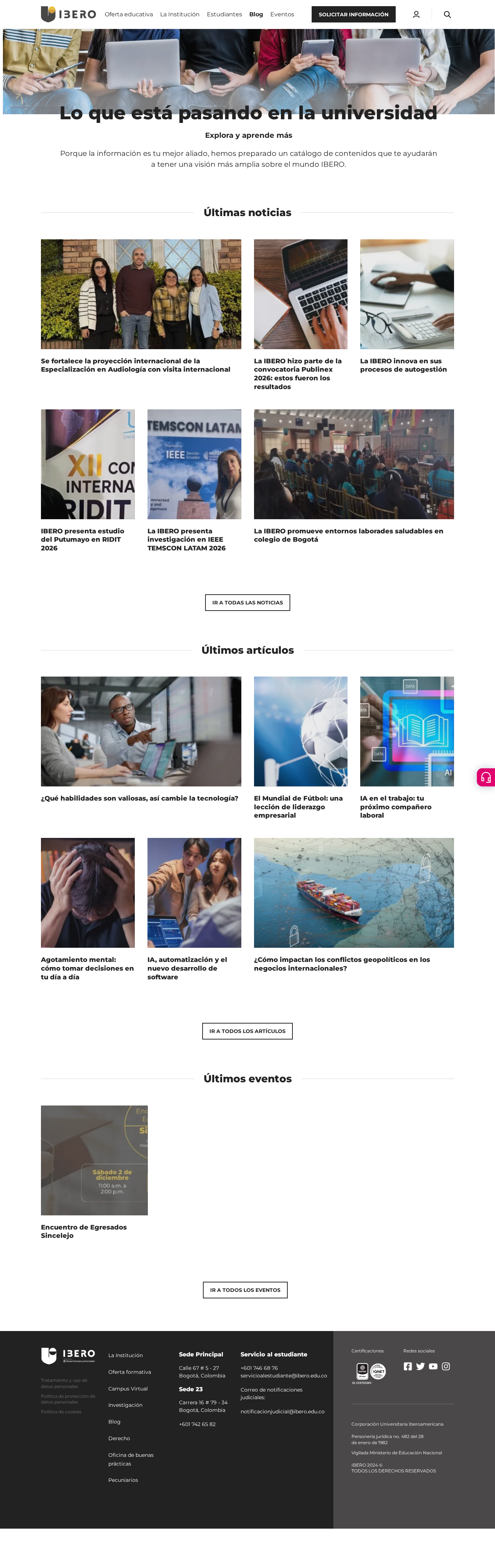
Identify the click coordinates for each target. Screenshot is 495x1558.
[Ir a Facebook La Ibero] (407, 1369)
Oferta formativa (129, 1372)
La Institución (125, 1355)
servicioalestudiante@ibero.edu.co (284, 1375)
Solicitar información (353, 14)
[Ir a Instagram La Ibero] (445, 1369)
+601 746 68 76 (259, 1368)
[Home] (68, 14)
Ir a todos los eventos (245, 1290)
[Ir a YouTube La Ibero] (433, 1369)
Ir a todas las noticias (247, 602)
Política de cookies (61, 1411)
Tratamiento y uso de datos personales (64, 1383)
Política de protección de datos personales (68, 1399)
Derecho (119, 1438)
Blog (114, 1421)
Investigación (125, 1405)
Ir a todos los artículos (247, 1031)
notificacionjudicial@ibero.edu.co (283, 1411)
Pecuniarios (123, 1480)
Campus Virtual (128, 1388)
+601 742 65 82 (197, 1424)
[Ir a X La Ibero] (420, 1369)
